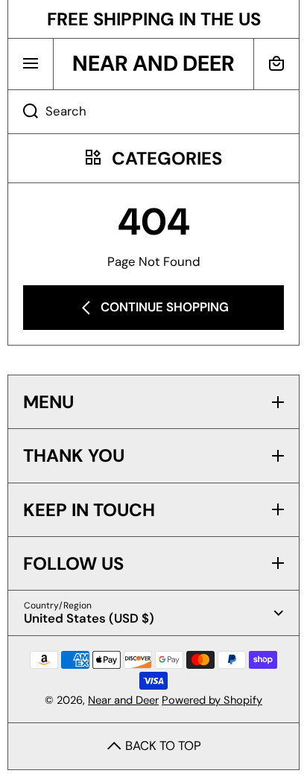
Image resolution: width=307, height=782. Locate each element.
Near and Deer (123, 700)
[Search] (22, 111)
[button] (276, 64)
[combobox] (153, 111)
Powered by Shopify (212, 700)
